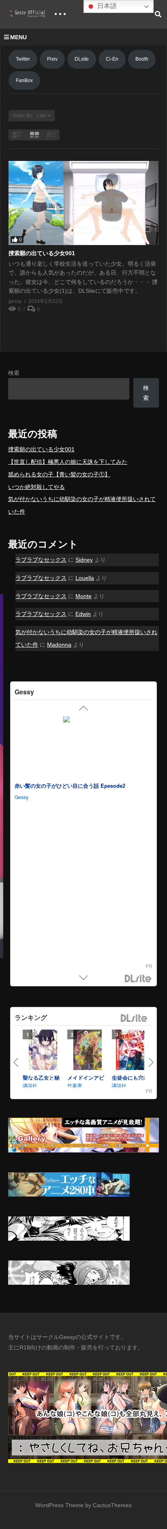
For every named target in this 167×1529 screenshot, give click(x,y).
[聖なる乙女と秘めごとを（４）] (43, 1052)
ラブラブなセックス (40, 559)
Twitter (23, 59)
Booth (141, 59)
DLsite (82, 59)
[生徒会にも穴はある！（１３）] (132, 1052)
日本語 (106, 5)
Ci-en (112, 59)
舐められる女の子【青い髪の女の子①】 (59, 474)
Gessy (21, 796)
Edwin (83, 614)
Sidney (84, 559)
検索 (13, 373)
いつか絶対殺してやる (36, 487)
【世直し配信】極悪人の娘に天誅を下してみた (67, 462)
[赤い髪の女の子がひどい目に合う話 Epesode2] (83, 747)
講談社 (30, 1085)
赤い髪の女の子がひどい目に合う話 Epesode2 (70, 786)
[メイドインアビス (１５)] (87, 1052)
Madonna (59, 644)
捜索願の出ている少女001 (42, 253)
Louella (84, 578)
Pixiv (52, 59)
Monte (83, 596)
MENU (18, 37)
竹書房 (74, 1085)
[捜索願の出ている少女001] (83, 203)
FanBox (24, 80)
